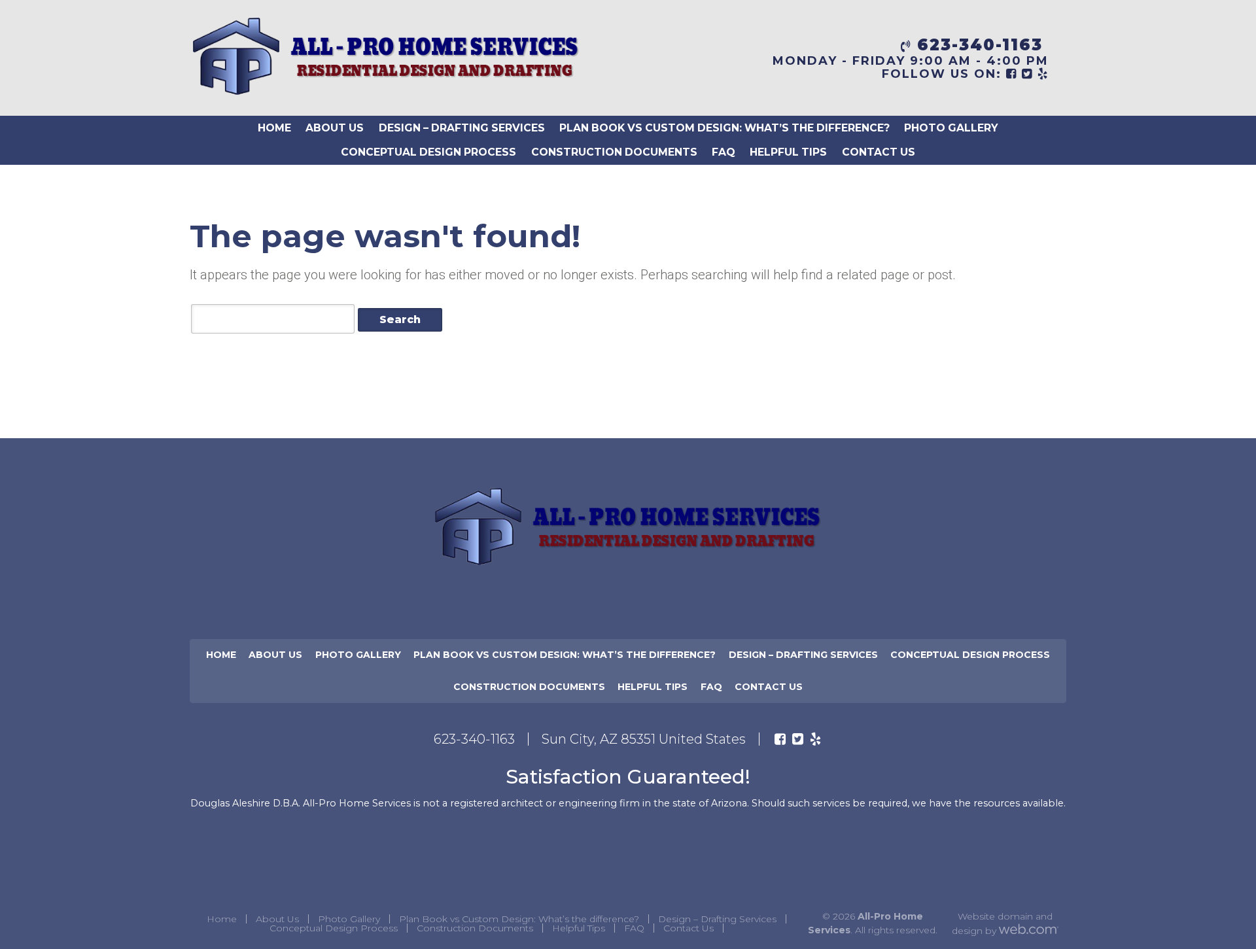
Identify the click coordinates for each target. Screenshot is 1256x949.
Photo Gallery (951, 128)
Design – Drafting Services (462, 128)
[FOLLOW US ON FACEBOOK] (1011, 74)
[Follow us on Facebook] (780, 739)
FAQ (723, 152)
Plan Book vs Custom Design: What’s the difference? (724, 128)
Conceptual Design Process (428, 152)
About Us (334, 128)
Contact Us (878, 152)
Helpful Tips (788, 152)
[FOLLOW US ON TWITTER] (1027, 74)
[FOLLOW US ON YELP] (1043, 74)
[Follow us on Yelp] (815, 739)
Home (274, 128)
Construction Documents (614, 152)
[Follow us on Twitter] (797, 739)
